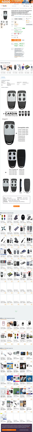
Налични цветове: (12, 21)
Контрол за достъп (30, 8)
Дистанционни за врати (17, 56)
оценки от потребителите (18, 16)
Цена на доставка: (12, 35)
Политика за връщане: (12, 49)
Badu (0, 8)
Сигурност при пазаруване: (12, 44)
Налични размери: (12, 24)
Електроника (3, 8)
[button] (1, 6)
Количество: (12, 37)
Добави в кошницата (17, 40)
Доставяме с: (12, 33)
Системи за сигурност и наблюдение (23, 8)
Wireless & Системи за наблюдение (15, 8)
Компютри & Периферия (8, 8)
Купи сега (12, 40)
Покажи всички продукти (3, 342)
